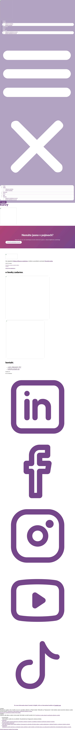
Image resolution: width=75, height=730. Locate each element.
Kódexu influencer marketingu (20, 261)
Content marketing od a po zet (11, 33)
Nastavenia (3, 712)
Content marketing (8, 25)
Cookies (7, 266)
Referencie (5, 26)
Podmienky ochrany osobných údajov (12, 265)
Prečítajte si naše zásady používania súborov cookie (19, 711)
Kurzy (4, 27)
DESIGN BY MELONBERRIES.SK (10, 268)
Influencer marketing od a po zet (11, 32)
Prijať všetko (17, 712)
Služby (4, 22)
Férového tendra (49, 261)
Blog (4, 29)
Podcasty (5, 30)
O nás (4, 21)
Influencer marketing (9, 189)
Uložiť (1, 729)
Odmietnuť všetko (10, 712)
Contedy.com (57, 705)
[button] (37, 109)
